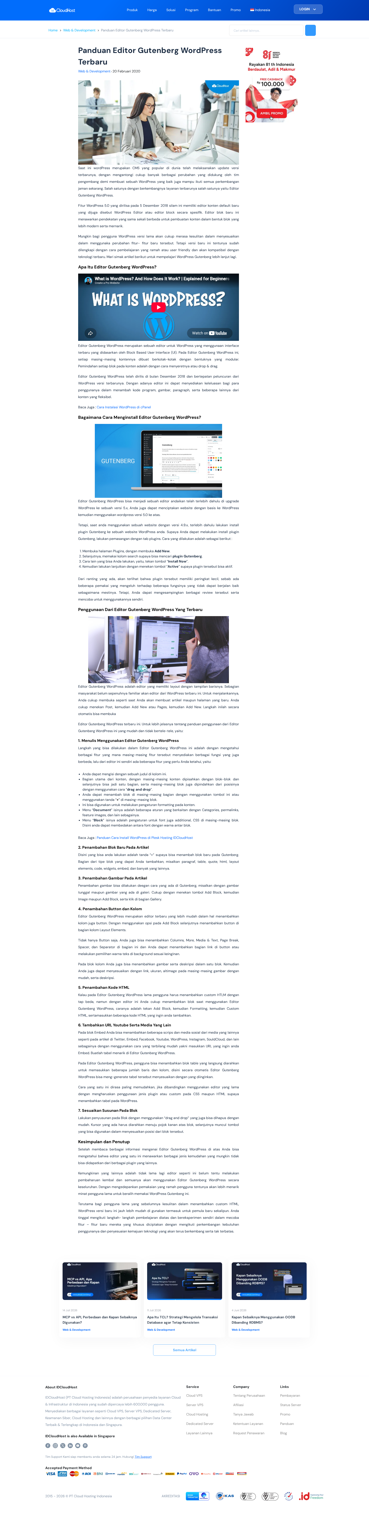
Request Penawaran (248, 1433)
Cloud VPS (194, 1395)
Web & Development (79, 30)
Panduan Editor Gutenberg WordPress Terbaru (137, 30)
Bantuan (214, 10)
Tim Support (143, 1457)
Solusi (171, 10)
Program (191, 10)
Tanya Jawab (243, 1414)
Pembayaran (290, 1395)
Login (304, 9)
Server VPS (194, 1405)
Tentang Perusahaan (249, 1395)
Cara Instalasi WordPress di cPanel (123, 407)
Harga (152, 10)
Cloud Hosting (197, 1414)
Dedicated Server (200, 1423)
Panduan (287, 1423)
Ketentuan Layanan (248, 1423)
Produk (132, 10)
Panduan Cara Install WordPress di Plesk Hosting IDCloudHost (145, 837)
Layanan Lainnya (199, 1433)
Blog (283, 1433)
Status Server (290, 1405)
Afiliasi (238, 1405)
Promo (236, 10)
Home (53, 30)
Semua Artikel (184, 1350)
